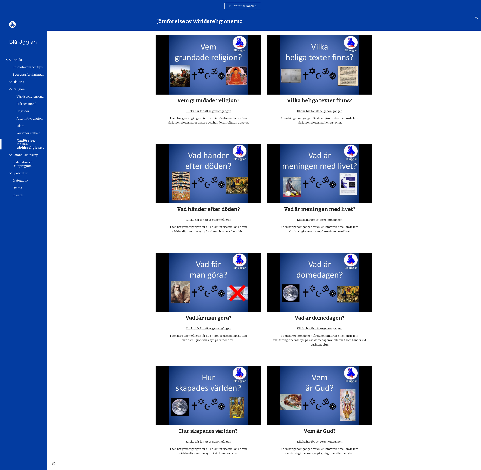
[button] (476, 17)
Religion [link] (19, 89)
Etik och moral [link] (26, 104)
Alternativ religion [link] (30, 118)
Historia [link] (18, 82)
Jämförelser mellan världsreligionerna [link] (31, 144)
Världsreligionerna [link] (30, 96)
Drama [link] (17, 188)
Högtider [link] (23, 111)
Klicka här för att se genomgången (208, 111)
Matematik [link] (20, 180)
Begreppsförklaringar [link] (28, 74)
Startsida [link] (15, 60)
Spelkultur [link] (20, 173)
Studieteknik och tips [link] (28, 67)
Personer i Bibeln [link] (29, 133)
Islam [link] (20, 126)
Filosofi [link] (18, 195)
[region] (240, 6)
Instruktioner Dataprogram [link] (22, 164)
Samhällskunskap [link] (25, 155)
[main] (264, 21)
